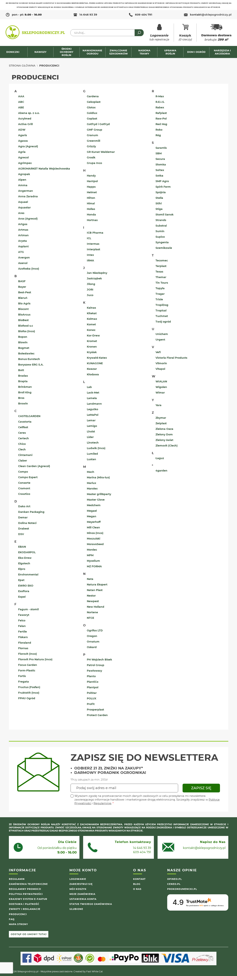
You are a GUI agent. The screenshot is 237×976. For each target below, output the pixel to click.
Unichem (162, 334)
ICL (89, 238)
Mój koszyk (77, 889)
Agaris (22, 135)
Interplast (93, 249)
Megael (92, 510)
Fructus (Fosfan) (29, 687)
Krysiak (92, 352)
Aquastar (24, 207)
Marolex (92, 488)
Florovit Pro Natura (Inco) (35, 659)
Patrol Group (95, 665)
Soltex (160, 170)
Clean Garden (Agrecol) (34, 466)
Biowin (23, 342)
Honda (91, 214)
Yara (158, 405)
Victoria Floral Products (171, 357)
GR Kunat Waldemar (101, 152)
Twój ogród (163, 321)
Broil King (24, 392)
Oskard (92, 647)
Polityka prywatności (26, 894)
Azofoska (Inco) (28, 268)
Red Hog (161, 124)
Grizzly (91, 146)
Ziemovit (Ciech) (167, 445)
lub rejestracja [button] (159, 37)
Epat (21, 580)
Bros (21, 398)
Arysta (22, 241)
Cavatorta (24, 421)
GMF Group (94, 129)
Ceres (22, 432)
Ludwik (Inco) (96, 448)
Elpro (21, 569)
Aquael (23, 202)
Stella (159, 198)
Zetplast (161, 423)
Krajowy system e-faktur (28, 899)
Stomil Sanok (164, 214)
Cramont (24, 488)
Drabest (23, 528)
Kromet (92, 341)
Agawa (23, 140)
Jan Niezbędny (97, 273)
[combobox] (107, 32)
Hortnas (92, 220)
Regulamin (17, 879)
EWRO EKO (25, 585)
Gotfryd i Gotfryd (98, 124)
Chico (22, 444)
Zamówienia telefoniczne (28, 884)
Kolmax (92, 319)
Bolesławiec (26, 353)
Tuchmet (162, 316)
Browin (23, 403)
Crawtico (24, 494)
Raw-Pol (161, 118)
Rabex (160, 107)
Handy (91, 175)
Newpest (93, 601)
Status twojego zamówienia (90, 904)
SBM (159, 153)
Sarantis (161, 148)
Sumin (160, 231)
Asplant (23, 246)
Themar (161, 277)
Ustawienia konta (82, 899)
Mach (90, 472)
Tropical (161, 310)
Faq (11, 919)
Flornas (23, 648)
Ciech (22, 449)
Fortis (22, 676)
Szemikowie (164, 248)
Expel (22, 596)
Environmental (28, 574)
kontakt (210, 14)
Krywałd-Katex (97, 357)
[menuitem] (14, 52)
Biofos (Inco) (26, 331)
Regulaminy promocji (25, 889)
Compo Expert (28, 477)
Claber (22, 460)
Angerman (25, 190)
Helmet (92, 192)
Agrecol (23, 157)
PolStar (92, 693)
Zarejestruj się (81, 884)
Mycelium (93, 560)
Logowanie (77, 879)
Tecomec (162, 260)
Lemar (91, 420)
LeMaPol (92, 414)
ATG (21, 252)
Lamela (92, 398)
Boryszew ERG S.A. (31, 364)
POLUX (91, 698)
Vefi (158, 352)
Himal (91, 203)
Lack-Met (93, 392)
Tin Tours (162, 282)
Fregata (23, 681)
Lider (90, 437)
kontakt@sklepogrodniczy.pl (204, 848)
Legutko (92, 409)
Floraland (24, 642)
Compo (23, 471)
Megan (91, 516)
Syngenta (162, 242)
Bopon (22, 336)
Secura (160, 159)
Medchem (94, 505)
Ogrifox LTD (95, 630)
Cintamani (25, 455)
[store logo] (35, 32)
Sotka (159, 175)
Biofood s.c (25, 325)
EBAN (22, 546)
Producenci (18, 914)
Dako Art (24, 506)
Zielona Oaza (164, 429)
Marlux (91, 483)
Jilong (91, 284)
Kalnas (91, 307)
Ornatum (93, 641)
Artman (23, 235)
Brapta (23, 381)
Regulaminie (102, 803)
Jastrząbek (94, 278)
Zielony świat (164, 440)
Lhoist (91, 431)
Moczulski (93, 538)
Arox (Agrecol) (28, 218)
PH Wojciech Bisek (99, 659)
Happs (91, 186)
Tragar (160, 294)
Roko (159, 129)
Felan (22, 626)
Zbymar (161, 417)
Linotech (93, 442)
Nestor (91, 595)
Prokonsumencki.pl (182, 889)
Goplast (92, 118)
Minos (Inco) (95, 533)
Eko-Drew (24, 558)
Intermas (93, 243)
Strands (161, 220)
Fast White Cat (94, 971)
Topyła (160, 288)
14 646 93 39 (88, 14)
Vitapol (160, 369)
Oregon (92, 636)
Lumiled (92, 453)
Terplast (161, 266)
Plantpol (92, 687)
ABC (21, 102)
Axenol (22, 263)
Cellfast (23, 427)
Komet (91, 324)
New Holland (95, 606)
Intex (90, 255)
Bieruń (22, 298)
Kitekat (92, 313)
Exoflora (23, 591)
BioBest (23, 320)
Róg (158, 135)
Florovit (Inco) (27, 653)
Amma (22, 185)
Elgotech (24, 563)
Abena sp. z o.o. (29, 113)
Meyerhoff (94, 522)
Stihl (159, 203)
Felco (21, 620)
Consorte (24, 482)
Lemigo (92, 426)
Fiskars (23, 637)
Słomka (161, 164)
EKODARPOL (27, 552)
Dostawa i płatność (24, 904)
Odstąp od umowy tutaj (28, 934)
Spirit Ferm (163, 186)
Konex (91, 330)
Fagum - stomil (28, 609)
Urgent (160, 339)
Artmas (23, 229)
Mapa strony (18, 924)
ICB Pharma (95, 232)
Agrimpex (25, 163)
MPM (90, 555)
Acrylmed (24, 118)
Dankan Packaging (31, 512)
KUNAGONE (95, 363)
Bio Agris (24, 303)
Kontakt (139, 879)
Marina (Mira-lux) (98, 477)
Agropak (24, 174)
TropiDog (162, 305)
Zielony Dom (164, 434)
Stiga (159, 209)
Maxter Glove (96, 499)
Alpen (22, 179)
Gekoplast (94, 102)
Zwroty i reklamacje (24, 909)
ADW (21, 129)
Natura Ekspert (97, 584)
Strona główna (22, 65)
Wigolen (161, 387)
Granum (92, 135)
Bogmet (23, 348)
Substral (161, 225)
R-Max (160, 96)
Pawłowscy (94, 670)
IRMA (90, 260)
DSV (21, 534)
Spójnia (161, 192)
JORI (90, 289)
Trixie (159, 299)
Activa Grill (25, 124)
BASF (22, 281)
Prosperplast (95, 709)
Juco (90, 295)
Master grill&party (99, 494)
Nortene (92, 612)
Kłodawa (93, 374)
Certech (23, 438)
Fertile (22, 631)
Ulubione (76, 909)
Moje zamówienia (82, 894)
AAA (21, 96)
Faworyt (23, 615)
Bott (21, 370)
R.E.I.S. (160, 102)
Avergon (24, 257)
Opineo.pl (174, 879)
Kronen (92, 346)
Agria (22, 152)
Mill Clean (93, 527)
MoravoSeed (95, 544)
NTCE (90, 618)
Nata (90, 579)
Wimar (160, 392)
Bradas (23, 375)
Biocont (23, 309)
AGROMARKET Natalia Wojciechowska (44, 168)
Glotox (91, 107)
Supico (160, 236)
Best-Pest (24, 292)
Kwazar (92, 369)
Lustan (91, 459)
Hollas (91, 209)
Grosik (91, 157)
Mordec (92, 549)
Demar (23, 517)
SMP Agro (162, 181)
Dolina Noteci (27, 523)
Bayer (22, 286)
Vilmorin (161, 363)
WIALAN (161, 381)
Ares (21, 213)
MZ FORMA (94, 566)
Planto (91, 676)
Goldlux (92, 113)
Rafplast (161, 113)
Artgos (22, 224)
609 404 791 (143, 14)
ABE (21, 107)
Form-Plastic (26, 670)
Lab (89, 387)
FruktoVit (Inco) (28, 692)
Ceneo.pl (174, 884)
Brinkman (25, 387)
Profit (91, 704)
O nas (137, 889)
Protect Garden (97, 715)
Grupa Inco (94, 163)
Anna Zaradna (28, 196)
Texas (159, 271)
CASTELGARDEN (29, 416)
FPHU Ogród (26, 698)
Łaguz (160, 458)
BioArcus (24, 314)
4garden (161, 470)
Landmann (94, 403)
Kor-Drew (93, 335)
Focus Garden (27, 665)
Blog (136, 884)
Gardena (93, 96)
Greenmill (93, 140)
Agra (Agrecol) (28, 146)
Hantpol (92, 181)
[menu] (118, 52)
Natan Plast (95, 590)
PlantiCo (92, 681)
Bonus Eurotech (29, 359)
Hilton (91, 198)
